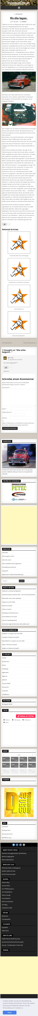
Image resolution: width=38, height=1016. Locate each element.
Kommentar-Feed (7, 834)
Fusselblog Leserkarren (9, 567)
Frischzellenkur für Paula (9, 616)
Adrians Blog (5, 882)
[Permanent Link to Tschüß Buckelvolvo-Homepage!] (19, 242)
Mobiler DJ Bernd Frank (8, 871)
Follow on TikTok (27, 716)
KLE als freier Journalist (8, 874)
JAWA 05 (4, 680)
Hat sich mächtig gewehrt (9, 620)
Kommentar (6, 387)
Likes (6, 722)
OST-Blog (4, 905)
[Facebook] (17, 845)
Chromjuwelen (6, 919)
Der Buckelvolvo (19, 309)
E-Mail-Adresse (7, 412)
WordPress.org (6, 837)
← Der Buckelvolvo (6, 343)
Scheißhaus (5, 694)
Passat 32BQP (6, 683)
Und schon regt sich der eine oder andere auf (15, 624)
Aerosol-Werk (6, 886)
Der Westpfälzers (7, 892)
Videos (7, 720)
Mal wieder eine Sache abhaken (11, 598)
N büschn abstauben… (19, 336)
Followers (27, 720)
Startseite (5, 552)
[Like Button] (4, 224)
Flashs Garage (6, 895)
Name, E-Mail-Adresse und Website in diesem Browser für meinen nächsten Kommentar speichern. (18, 424)
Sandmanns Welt (7, 908)
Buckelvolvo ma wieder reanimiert (19, 282)
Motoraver (5, 916)
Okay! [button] (10, 1012)
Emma (4, 665)
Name (4, 409)
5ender (4, 658)
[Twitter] (13, 845)
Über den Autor (6, 560)
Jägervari (4, 676)
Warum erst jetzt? (7, 606)
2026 (19, 755)
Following (16, 720)
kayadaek (5, 927)
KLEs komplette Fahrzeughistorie (11, 563)
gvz (9, 357)
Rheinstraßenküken (8, 860)
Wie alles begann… (19, 18)
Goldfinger (5, 669)
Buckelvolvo (19, 14)
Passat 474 (5, 687)
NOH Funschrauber (7, 901)
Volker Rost (5, 931)
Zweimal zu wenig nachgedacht (11, 591)
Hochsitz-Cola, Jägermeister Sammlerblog (14, 853)
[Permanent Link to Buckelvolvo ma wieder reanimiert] (19, 269)
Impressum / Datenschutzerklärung (12, 574)
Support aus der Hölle (8, 602)
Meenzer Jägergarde (8, 856)
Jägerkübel (5, 672)
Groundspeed (6, 898)
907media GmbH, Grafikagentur (11, 868)
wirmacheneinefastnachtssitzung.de (12, 942)
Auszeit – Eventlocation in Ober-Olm (12, 945)
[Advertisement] (19, 525)
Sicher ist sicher (6, 609)
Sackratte (5, 691)
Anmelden (5, 826)
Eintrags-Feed (6, 830)
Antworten (6, 371)
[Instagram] (20, 845)
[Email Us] (24, 845)
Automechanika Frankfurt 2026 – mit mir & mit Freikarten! (18, 594)
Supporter (5, 571)
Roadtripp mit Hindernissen (10, 613)
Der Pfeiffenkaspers (8, 889)
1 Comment (24, 21)
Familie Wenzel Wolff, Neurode (11, 939)
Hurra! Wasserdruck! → (30, 343)
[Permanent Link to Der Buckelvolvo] (19, 296)
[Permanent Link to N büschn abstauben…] (19, 322)
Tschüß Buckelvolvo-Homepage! (19, 255)
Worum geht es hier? (8, 556)
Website (4, 418)
